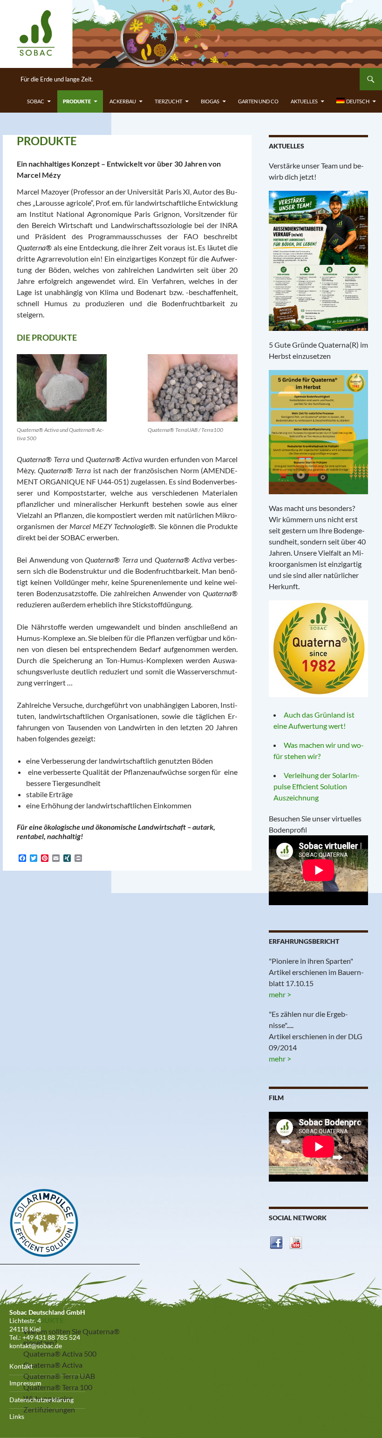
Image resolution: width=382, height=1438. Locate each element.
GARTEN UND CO (258, 101)
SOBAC (35, 101)
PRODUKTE (77, 101)
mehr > (280, 994)
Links (16, 1416)
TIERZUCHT (168, 101)
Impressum (25, 1383)
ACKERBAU (122, 101)
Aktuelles (304, 101)
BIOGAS (210, 101)
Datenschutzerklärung (41, 1400)
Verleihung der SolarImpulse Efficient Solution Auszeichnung (316, 786)
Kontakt (21, 1366)
